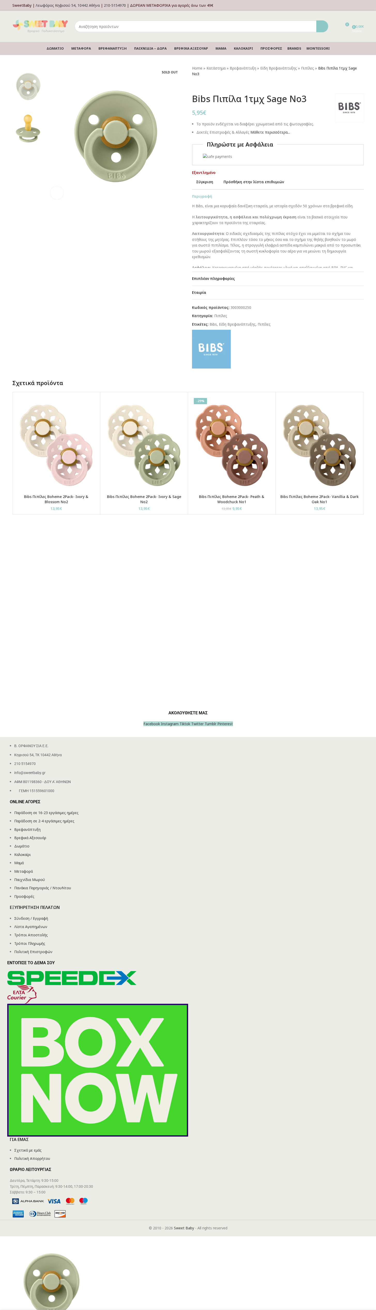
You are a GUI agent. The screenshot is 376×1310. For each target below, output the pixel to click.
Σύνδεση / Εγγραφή (31, 918)
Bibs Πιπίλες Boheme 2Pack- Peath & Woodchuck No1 (231, 499)
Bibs (213, 324)
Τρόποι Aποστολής (31, 934)
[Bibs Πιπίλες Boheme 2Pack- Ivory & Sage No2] (144, 444)
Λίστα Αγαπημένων (30, 926)
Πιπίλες (307, 68)
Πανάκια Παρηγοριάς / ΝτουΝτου (42, 887)
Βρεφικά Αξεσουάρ (30, 837)
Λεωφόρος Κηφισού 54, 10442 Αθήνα (68, 5)
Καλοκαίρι (22, 854)
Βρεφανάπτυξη (243, 68)
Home (197, 68)
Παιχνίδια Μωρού (29, 879)
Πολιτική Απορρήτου (32, 1158)
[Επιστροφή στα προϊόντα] (201, 85)
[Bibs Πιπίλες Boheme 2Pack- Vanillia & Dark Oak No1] (319, 444)
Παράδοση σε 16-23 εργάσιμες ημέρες (46, 812)
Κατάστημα (216, 68)
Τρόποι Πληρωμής (29, 943)
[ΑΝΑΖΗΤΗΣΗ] (322, 26)
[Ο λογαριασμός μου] (362, 5)
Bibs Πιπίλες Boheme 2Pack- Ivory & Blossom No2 (56, 499)
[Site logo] (40, 26)
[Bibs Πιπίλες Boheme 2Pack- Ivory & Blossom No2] (56, 444)
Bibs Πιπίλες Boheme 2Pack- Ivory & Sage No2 (144, 499)
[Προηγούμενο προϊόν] (195, 85)
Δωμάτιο (21, 846)
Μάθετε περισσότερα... (270, 132)
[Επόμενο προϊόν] (207, 85)
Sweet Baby (184, 1227)
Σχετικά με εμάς (28, 1150)
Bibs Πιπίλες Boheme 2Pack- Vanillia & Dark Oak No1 (319, 499)
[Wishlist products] (335, 26)
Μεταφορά (23, 871)
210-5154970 (115, 5)
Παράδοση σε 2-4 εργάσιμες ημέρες (44, 820)
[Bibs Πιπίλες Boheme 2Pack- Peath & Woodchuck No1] (232, 444)
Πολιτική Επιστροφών (33, 951)
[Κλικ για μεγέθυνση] (56, 192)
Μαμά (19, 862)
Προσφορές (24, 896)
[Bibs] (211, 348)
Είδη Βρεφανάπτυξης (278, 68)
